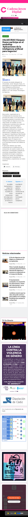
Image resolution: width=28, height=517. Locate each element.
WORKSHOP (16, 176)
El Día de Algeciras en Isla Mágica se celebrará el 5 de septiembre (17, 259)
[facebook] (12, 15)
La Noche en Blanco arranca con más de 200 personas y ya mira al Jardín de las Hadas (18, 28)
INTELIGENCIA (7, 176)
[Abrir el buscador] (22, 23)
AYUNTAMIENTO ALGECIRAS (11, 173)
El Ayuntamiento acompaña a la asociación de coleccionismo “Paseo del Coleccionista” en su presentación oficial (17, 283)
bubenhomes (6, 80)
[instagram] (14, 15)
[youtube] (16, 15)
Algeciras (5, 36)
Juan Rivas (6, 54)
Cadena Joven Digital (16, 10)
